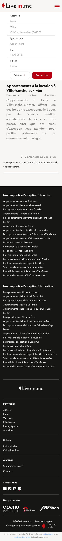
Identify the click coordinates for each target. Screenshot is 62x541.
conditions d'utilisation (22, 537)
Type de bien (16, 38)
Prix (12, 49)
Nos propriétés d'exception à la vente (26, 195)
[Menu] (57, 6)
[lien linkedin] (15, 488)
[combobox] (32, 21)
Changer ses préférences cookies (23, 525)
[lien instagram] (10, 488)
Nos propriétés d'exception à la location (28, 286)
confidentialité (48, 534)
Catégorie (15, 15)
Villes (13, 27)
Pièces (13, 60)
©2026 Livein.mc (22, 521)
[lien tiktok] (19, 488)
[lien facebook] (5, 488)
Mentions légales (44, 521)
